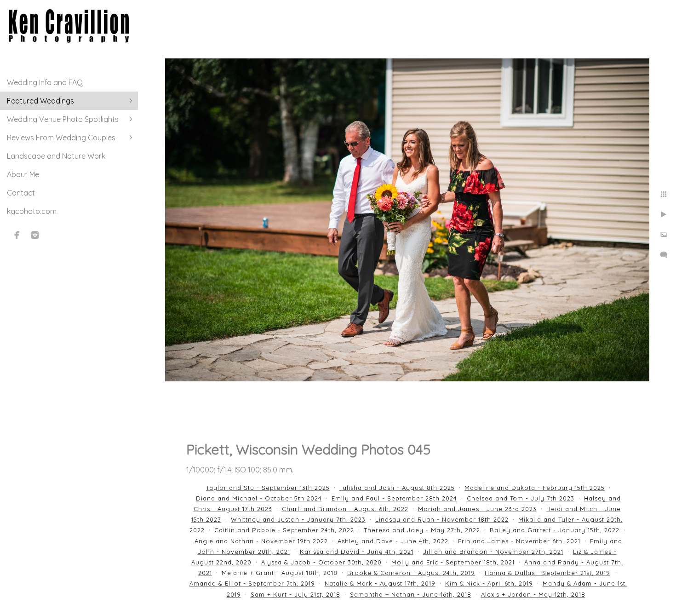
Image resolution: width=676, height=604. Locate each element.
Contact (21, 192)
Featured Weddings (40, 100)
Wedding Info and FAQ (45, 82)
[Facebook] (17, 235)
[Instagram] (35, 235)
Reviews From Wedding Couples (61, 137)
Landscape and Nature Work (56, 156)
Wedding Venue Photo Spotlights (63, 119)
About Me (23, 174)
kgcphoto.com (32, 211)
